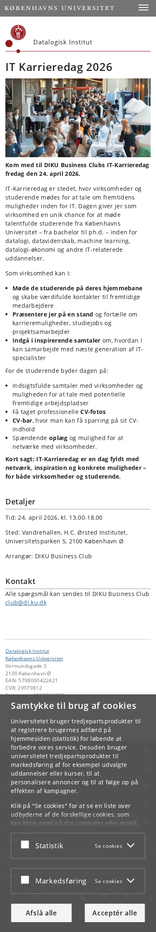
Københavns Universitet (34, 658)
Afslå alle (41, 912)
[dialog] (78, 813)
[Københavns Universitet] (15, 39)
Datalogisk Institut (27, 650)
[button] (143, 7)
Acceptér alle (114, 912)
